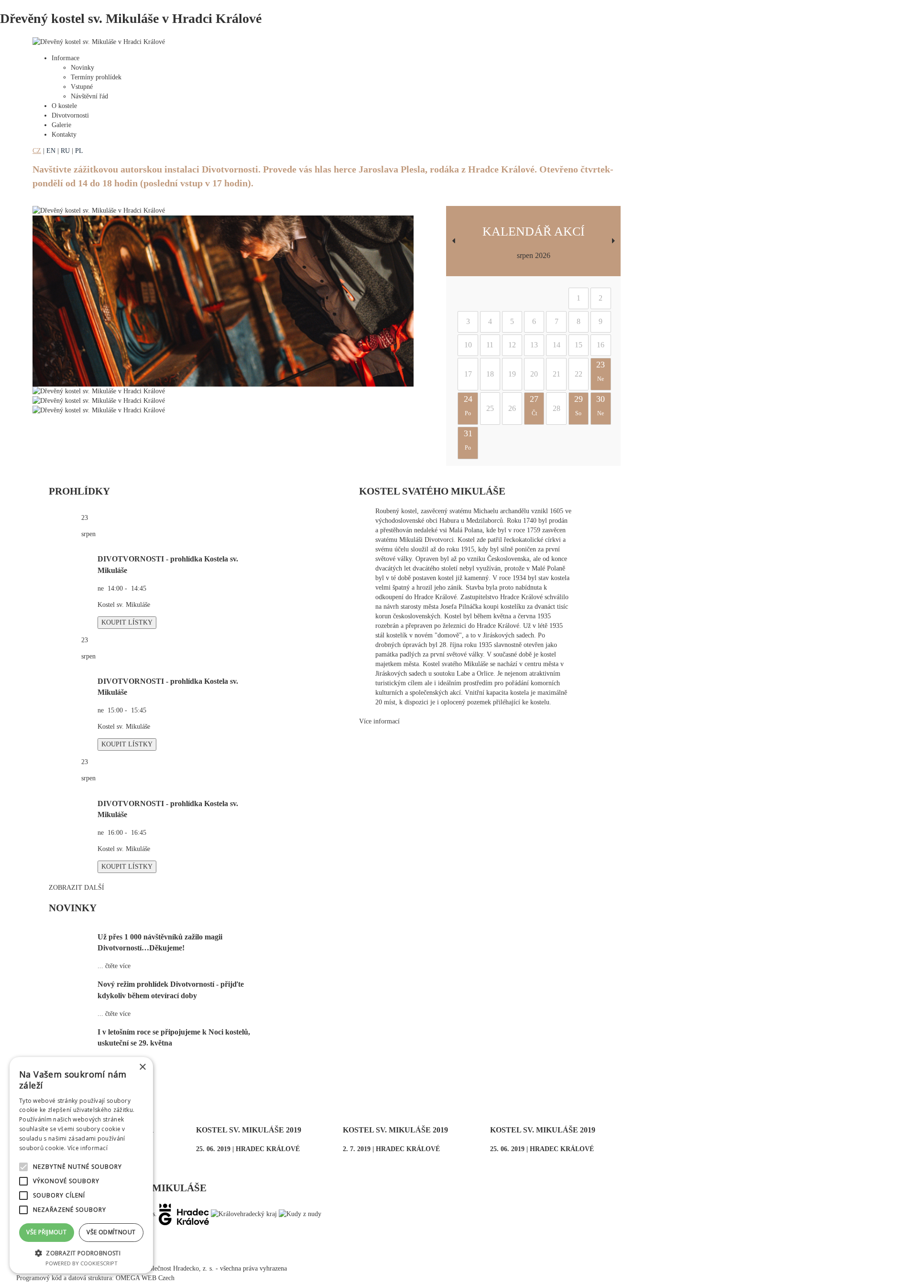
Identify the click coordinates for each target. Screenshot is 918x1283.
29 (578, 406)
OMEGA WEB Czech (145, 1278)
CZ (37, 150)
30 (600, 406)
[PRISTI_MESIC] (613, 241)
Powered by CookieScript (81, 1263)
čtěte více (118, 966)
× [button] (142, 1067)
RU (65, 150)
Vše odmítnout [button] (111, 1232)
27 (534, 406)
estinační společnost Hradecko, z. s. (166, 1268)
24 (468, 406)
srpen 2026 (533, 255)
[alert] (81, 1165)
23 (600, 371)
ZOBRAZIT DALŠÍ (76, 887)
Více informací (379, 721)
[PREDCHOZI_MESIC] (453, 241)
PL (79, 150)
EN (50, 150)
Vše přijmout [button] (46, 1232)
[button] (81, 1252)
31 (468, 440)
